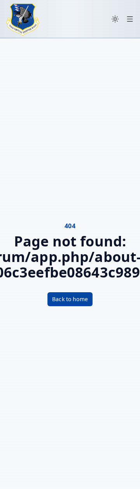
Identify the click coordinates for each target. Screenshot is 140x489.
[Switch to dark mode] (115, 19)
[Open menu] (130, 19)
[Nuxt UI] (22, 19)
